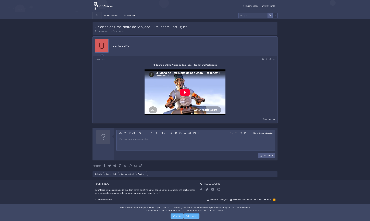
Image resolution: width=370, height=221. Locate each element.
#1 (274, 59)
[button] (119, 15)
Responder (270, 119)
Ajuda (259, 199)
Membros (132, 15)
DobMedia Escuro (104, 199)
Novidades (112, 15)
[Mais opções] (270, 15)
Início (97, 15)
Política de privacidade (242, 199)
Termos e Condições (219, 199)
